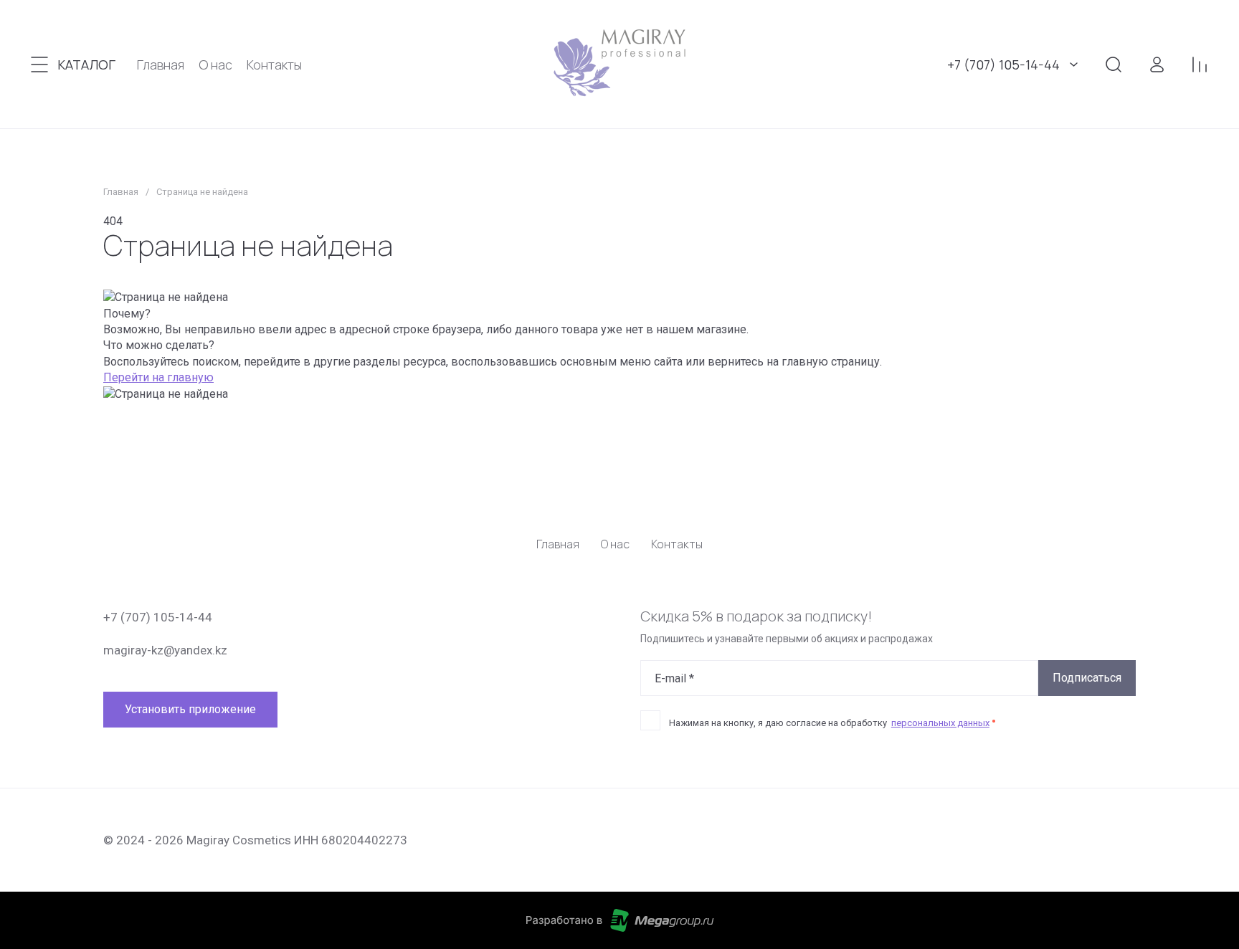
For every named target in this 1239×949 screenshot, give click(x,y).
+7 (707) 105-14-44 (1003, 64)
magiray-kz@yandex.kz (165, 650)
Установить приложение (190, 709)
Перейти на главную (158, 377)
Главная (120, 191)
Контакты (677, 544)
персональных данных (940, 722)
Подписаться (1087, 678)
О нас (615, 544)
